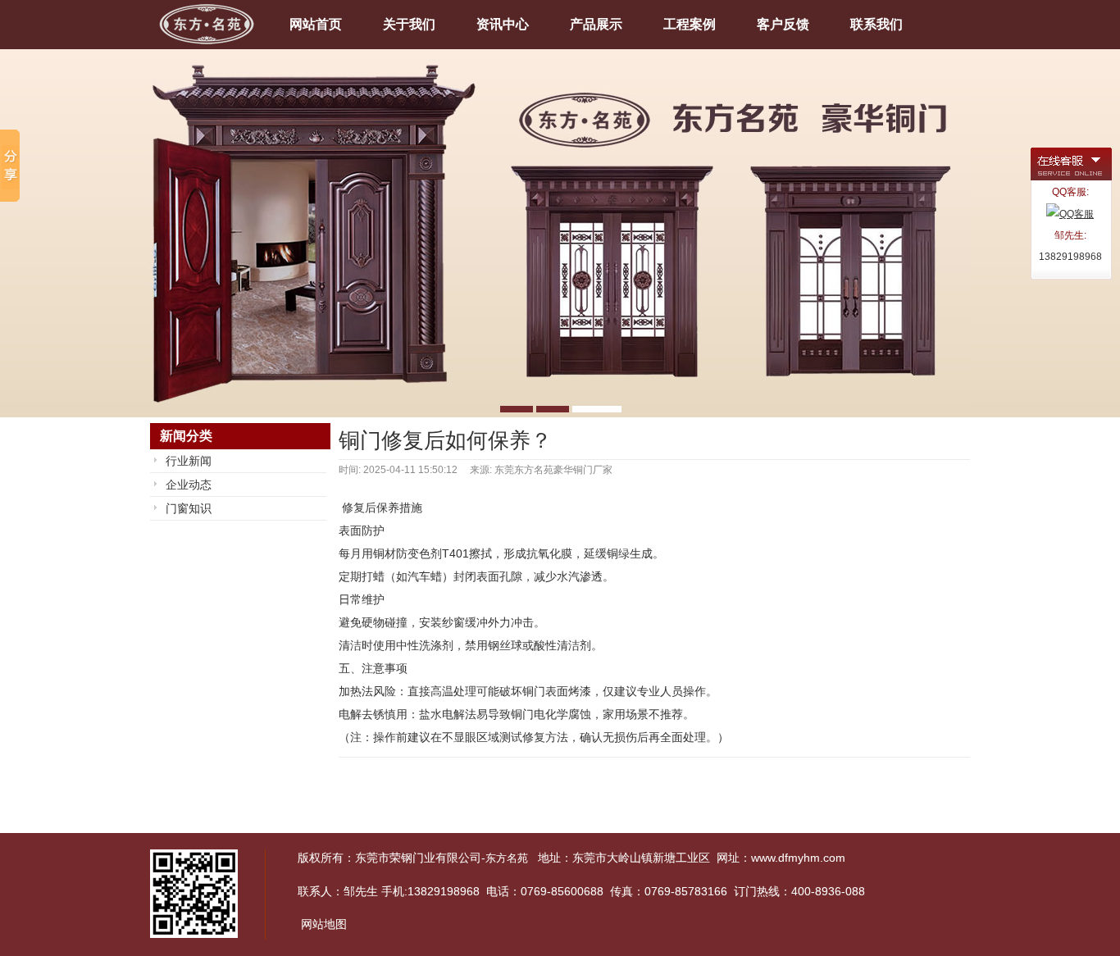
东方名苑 (506, 858)
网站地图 (324, 924)
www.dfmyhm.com (798, 857)
